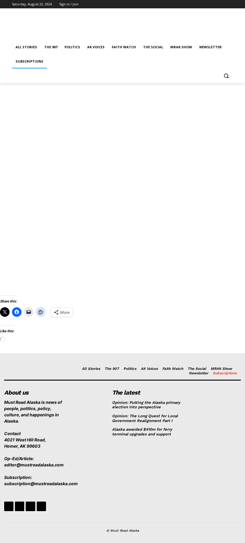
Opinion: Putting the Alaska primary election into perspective (146, 404)
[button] (226, 76)
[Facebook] (196, 4)
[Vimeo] (221, 4)
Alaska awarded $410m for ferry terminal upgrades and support (142, 431)
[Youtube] (229, 4)
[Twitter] (213, 4)
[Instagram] (204, 4)
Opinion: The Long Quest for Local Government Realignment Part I (145, 418)
